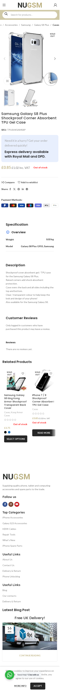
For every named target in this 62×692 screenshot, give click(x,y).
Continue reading (30, 655)
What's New (8, 540)
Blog (4, 590)
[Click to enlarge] (7, 81)
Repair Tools (8, 534)
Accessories (11, 24)
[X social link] (14, 189)
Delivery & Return (11, 570)
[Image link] (19, 476)
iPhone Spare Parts (12, 545)
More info (20, 686)
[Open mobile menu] (4, 5)
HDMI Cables (9, 528)
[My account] (55, 5)
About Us (7, 559)
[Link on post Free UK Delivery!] (29, 636)
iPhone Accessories (12, 517)
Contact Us (8, 565)
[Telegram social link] (27, 189)
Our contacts (9, 595)
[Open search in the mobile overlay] (29, 15)
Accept (38, 686)
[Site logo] (29, 4)
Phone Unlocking (11, 576)
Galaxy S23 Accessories (14, 523)
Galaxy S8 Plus (41, 24)
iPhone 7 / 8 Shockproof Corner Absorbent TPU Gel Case (43, 400)
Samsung (26, 24)
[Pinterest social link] (19, 189)
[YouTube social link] (16, 504)
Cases (56, 24)
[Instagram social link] (10, 504)
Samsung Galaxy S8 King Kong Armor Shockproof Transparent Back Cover (15, 401)
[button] (4, 58)
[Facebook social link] (10, 189)
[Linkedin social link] (23, 189)
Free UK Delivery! (30, 617)
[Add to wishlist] (23, 373)
